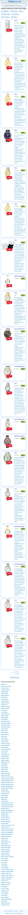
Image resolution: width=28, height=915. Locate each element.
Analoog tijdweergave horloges (8, 806)
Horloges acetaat (5, 701)
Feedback (16, 911)
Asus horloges (4, 895)
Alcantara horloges (5, 745)
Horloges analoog (5, 808)
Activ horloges (4, 712)
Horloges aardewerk (5, 689)
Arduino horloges (5, 860)
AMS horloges (4, 799)
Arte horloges (4, 886)
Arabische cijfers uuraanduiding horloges (8, 856)
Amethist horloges (5, 793)
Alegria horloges (4, 747)
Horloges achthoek (5, 702)
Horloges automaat (5, 903)
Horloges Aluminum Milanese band (8, 788)
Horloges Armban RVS (6, 878)
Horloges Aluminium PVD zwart (8, 782)
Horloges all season (5, 762)
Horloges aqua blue (5, 849)
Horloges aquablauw (5, 851)
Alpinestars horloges (5, 773)
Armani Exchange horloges (7, 869)
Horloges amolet (4, 797)
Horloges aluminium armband (7, 778)
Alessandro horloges (5, 749)
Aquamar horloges (5, 853)
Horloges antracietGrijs (6, 836)
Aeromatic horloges (5, 721)
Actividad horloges (5, 714)
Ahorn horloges (4, 728)
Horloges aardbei (5, 688)
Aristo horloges (4, 866)
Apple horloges (4, 843)
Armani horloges (4, 867)
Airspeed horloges (5, 734)
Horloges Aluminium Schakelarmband (8, 784)
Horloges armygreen (5, 884)
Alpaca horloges (4, 767)
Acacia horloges (4, 699)
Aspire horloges (4, 891)
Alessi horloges (4, 751)
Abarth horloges (4, 691)
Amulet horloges (4, 801)
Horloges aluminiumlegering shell (8, 786)
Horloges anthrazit (5, 819)
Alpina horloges (4, 769)
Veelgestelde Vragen (18, 913)
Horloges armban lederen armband (8, 877)
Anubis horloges (4, 838)
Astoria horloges (4, 893)
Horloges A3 (4, 684)
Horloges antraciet (5, 827)
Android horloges (5, 815)
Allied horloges (4, 764)
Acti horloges (4, 710)
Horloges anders (4, 814)
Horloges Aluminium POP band (8, 780)
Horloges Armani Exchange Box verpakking (8, 871)
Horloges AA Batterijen (6, 686)
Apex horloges (4, 840)
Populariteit (21, 911)
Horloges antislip (4, 823)
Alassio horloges (4, 741)
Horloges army (4, 880)
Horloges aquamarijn (5, 854)
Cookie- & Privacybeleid (8, 911)
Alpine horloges (4, 771)
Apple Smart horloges (6, 847)
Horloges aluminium (5, 775)
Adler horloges (4, 719)
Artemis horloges (5, 888)
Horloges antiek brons (6, 821)
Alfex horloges (4, 752)
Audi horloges (4, 901)
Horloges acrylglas (5, 708)
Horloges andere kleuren (6, 812)
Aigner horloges (4, 732)
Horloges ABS (4, 697)
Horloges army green (5, 882)
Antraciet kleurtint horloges (7, 830)
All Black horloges (5, 760)
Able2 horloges (4, 693)
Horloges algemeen (5, 754)
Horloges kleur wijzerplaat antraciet (8, 832)
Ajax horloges (4, 736)
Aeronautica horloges (6, 725)
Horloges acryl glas (5, 706)
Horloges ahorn (4, 730)
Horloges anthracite (5, 817)
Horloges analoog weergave (7, 804)
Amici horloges (4, 795)
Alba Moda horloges (5, 743)
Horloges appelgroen (5, 841)
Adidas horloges (4, 717)
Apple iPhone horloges (6, 845)
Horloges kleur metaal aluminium (8, 777)
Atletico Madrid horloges (6, 899)
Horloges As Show (5, 890)
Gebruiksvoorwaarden (9, 913)
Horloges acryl (4, 704)
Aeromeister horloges (6, 723)
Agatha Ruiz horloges (5, 727)
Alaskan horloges (5, 740)
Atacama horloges (5, 897)
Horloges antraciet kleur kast (7, 828)
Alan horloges (4, 738)
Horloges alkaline (5, 756)
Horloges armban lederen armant (8, 875)
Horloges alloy (4, 765)
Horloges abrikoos (5, 695)
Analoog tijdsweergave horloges (8, 803)
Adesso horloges (5, 715)
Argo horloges (4, 864)
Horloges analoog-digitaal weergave (8, 810)
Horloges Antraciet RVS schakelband (8, 834)
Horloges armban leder (6, 873)
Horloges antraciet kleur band (7, 825)
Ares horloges (4, 862)
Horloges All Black (5, 758)
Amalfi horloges (4, 790)
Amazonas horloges (5, 791)
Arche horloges (4, 858)
